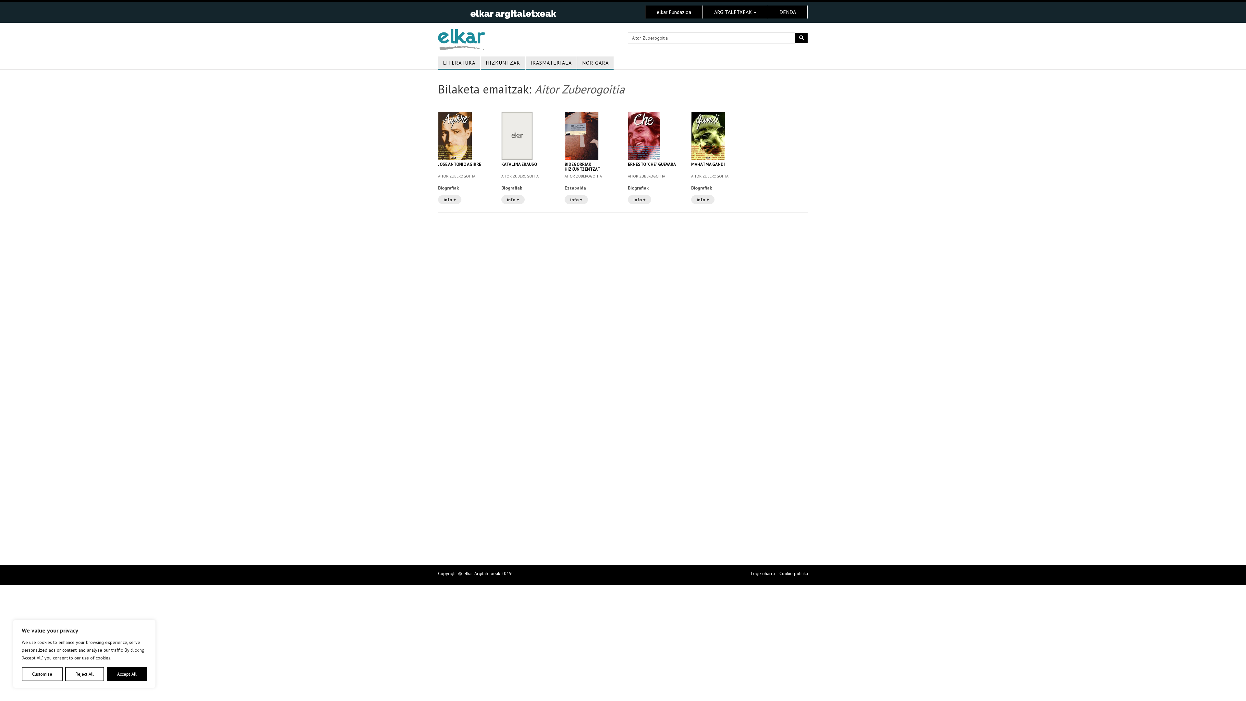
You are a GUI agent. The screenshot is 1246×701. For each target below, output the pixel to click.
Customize (42, 674)
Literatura (459, 62)
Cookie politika (793, 573)
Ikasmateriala (551, 62)
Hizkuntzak (503, 62)
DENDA (787, 12)
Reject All (85, 674)
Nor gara (595, 62)
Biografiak (448, 188)
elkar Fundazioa (674, 12)
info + (450, 200)
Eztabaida (575, 188)
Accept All (127, 674)
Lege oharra (763, 573)
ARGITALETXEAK (733, 12)
